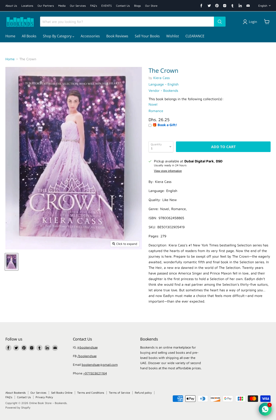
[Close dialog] (181, 141)
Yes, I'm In (138, 276)
